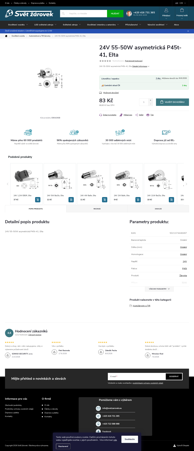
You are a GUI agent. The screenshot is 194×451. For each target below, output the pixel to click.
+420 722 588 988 (110, 424)
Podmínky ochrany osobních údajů (19, 409)
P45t (184, 268)
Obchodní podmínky (13, 405)
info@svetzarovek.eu (112, 408)
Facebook (106, 431)
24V (185, 261)
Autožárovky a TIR (141, 305)
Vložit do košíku (174, 102)
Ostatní (183, 247)
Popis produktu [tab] (36, 209)
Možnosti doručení (111, 92)
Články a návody (20, 3)
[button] (7, 184)
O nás (7, 3)
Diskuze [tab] (158, 209)
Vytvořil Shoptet (183, 445)
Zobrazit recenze (34, 335)
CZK (181, 3)
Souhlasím (130, 439)
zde (115, 440)
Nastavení (63, 446)
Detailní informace (139, 66)
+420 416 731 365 (110, 416)
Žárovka (183, 275)
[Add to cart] (37, 199)
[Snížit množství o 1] (150, 104)
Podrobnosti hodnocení (133, 61)
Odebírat (174, 376)
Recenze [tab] (97, 209)
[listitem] (26, 184)
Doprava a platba (37, 3)
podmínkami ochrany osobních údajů (148, 383)
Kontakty (52, 3)
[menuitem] (18, 25)
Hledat (115, 13)
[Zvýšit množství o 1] (150, 100)
